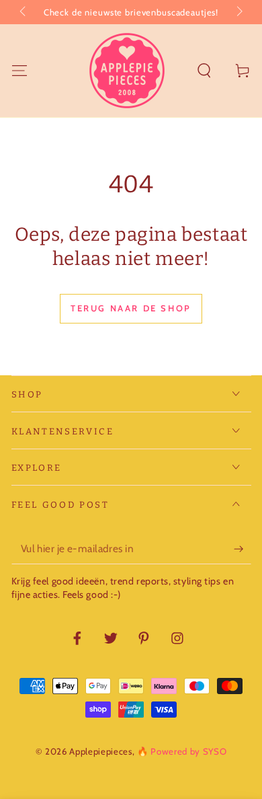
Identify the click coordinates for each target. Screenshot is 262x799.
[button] (204, 70)
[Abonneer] (242, 549)
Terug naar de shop (131, 308)
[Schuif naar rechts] (238, 12)
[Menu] (19, 70)
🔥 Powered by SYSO (181, 751)
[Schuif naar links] (23, 12)
